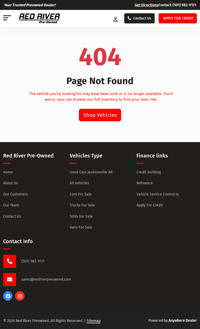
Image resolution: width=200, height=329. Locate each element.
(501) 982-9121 (184, 5)
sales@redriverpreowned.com (46, 279)
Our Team (11, 205)
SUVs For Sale (81, 216)
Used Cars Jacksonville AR (91, 172)
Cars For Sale (81, 194)
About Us (10, 183)
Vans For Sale (81, 227)
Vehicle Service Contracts (157, 194)
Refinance (144, 183)
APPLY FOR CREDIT (178, 18)
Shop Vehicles (100, 115)
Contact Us (142, 18)
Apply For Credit (149, 205)
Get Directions (146, 5)
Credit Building (148, 172)
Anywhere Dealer (182, 320)
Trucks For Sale (82, 205)
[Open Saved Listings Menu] (116, 18)
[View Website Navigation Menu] (7, 18)
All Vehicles (79, 183)
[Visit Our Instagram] (19, 299)
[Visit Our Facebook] (7, 299)
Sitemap (94, 321)
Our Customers (15, 194)
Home (8, 172)
